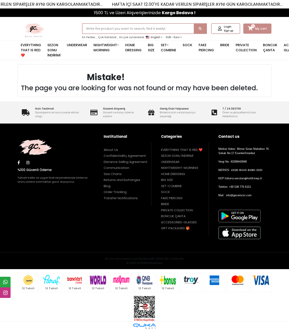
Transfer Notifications (121, 198)
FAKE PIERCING (206, 48)
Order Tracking (115, 192)
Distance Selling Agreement (125, 162)
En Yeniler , (89, 37)
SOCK (187, 45)
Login (227, 27)
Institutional (115, 136)
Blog (107, 186)
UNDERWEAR (77, 45)
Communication (116, 168)
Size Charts (113, 174)
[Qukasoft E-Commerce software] (144, 326)
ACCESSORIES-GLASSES (179, 222)
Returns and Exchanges (122, 180)
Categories (171, 136)
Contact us (228, 136)
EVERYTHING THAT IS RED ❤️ (31, 50)
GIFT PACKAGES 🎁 (175, 228)
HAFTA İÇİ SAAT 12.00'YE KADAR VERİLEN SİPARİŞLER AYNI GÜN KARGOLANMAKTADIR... (197, 4)
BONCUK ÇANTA (270, 48)
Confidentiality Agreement (125, 155)
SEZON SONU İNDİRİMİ (54, 50)
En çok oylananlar (131, 37)
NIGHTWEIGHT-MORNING (106, 48)
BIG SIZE (151, 48)
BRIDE (224, 45)
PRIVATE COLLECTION (246, 48)
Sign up (228, 30)
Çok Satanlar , (108, 37)
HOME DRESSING (133, 48)
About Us (111, 149)
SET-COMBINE (168, 48)
